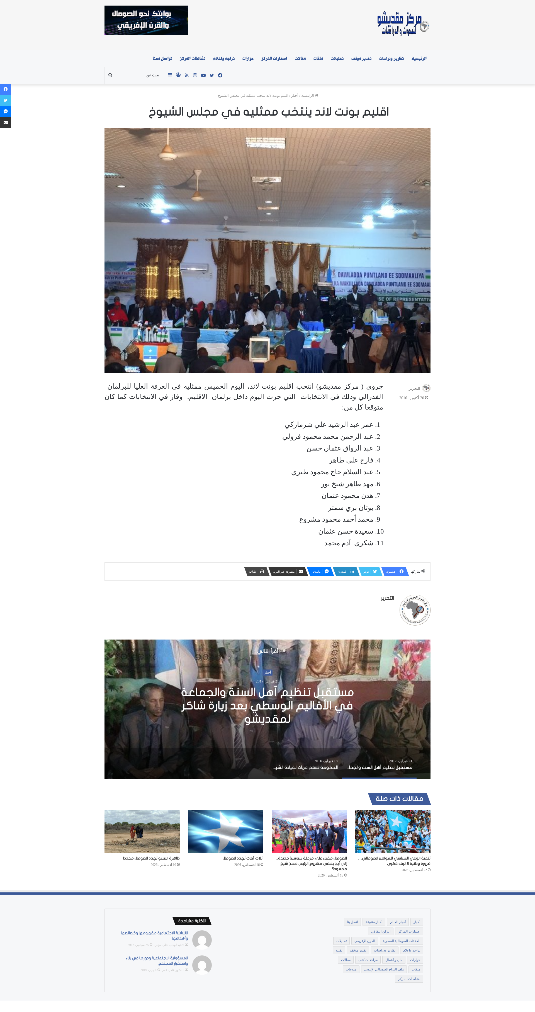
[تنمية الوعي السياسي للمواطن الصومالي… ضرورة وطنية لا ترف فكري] (393, 831)
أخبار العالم (398, 922)
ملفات (318, 58)
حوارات (248, 58)
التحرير (414, 388)
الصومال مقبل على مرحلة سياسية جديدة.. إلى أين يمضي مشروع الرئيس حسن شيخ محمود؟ (311, 863)
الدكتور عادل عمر (173, 970)
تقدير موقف (361, 58)
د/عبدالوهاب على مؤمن (169, 944)
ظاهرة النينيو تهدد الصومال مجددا (151, 858)
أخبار (294, 95)
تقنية (339, 950)
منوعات (351, 969)
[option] (267, 709)
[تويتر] (5, 100)
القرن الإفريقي (364, 941)
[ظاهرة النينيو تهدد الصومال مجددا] (142, 831)
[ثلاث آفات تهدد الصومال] (225, 831)
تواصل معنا (162, 58)
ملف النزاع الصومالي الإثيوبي (384, 969)
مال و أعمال (393, 960)
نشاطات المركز (192, 58)
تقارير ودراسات (391, 58)
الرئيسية (419, 58)
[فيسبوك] (5, 89)
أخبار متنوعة (374, 922)
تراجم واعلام (224, 58)
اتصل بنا (352, 922)
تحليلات (337, 58)
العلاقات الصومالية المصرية (401, 941)
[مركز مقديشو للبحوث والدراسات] (403, 25)
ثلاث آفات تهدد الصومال (243, 858)
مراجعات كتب (368, 960)
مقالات (300, 58)
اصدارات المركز (274, 58)
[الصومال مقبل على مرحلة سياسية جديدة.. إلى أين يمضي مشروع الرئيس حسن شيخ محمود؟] (309, 831)
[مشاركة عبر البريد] (5, 122)
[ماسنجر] (5, 111)
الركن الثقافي (380, 931)
